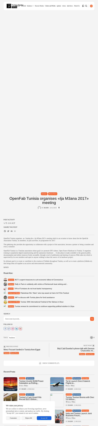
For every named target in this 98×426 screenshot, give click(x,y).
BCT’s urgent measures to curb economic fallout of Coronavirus (39, 280)
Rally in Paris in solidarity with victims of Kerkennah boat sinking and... (41, 284)
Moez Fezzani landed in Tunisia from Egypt (22, 350)
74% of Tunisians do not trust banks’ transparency (33, 289)
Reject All (28, 418)
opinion (59, 6)
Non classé (85, 378)
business (29, 6)
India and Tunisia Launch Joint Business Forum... (79, 414)
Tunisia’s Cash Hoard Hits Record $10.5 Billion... (30, 398)
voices (64, 6)
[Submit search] (92, 319)
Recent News (52, 194)
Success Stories (39, 6)
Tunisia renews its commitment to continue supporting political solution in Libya (44, 306)
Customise (13, 418)
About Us (77, 6)
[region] (28, 412)
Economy (31, 378)
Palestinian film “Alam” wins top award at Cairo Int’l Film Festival (45, 293)
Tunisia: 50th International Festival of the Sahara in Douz (42, 302)
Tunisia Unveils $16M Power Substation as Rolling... (31, 382)
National (11, 284)
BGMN (46, 208)
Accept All (44, 418)
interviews (70, 6)
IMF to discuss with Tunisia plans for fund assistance (35, 297)
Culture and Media (50, 6)
